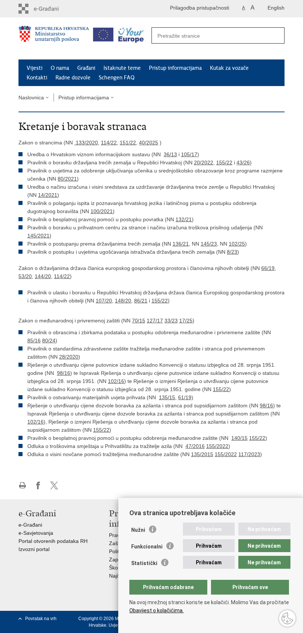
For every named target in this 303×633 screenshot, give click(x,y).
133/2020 (87, 143)
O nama (60, 68)
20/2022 (203, 162)
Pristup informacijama (175, 68)
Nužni (138, 530)
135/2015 (202, 454)
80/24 (48, 340)
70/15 (138, 321)
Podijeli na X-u (54, 485)
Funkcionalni (147, 547)
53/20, (25, 276)
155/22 (224, 162)
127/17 (155, 321)
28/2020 (68, 357)
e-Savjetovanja (35, 533)
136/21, (181, 244)
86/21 (140, 301)
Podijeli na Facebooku (38, 485)
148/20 (123, 301)
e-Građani (30, 525)
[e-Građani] (50, 9)
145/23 (209, 244)
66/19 (268, 268)
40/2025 (148, 143)
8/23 (232, 252)
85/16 (34, 340)
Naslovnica (31, 97)
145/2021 (38, 236)
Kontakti (37, 77)
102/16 (116, 381)
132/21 (184, 219)
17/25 (186, 321)
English (276, 8)
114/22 (109, 143)
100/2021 (102, 211)
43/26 (243, 162)
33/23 (171, 321)
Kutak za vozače (229, 68)
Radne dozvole (73, 77)
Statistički (144, 563)
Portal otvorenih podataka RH (53, 541)
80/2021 (67, 179)
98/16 (63, 373)
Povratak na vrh (41, 618)
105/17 (189, 154)
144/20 (43, 276)
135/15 (167, 397)
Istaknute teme (122, 68)
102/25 (237, 244)
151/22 (128, 143)
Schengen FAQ (117, 77)
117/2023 (249, 454)
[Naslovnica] (53, 38)
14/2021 (47, 195)
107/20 (104, 301)
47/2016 (195, 446)
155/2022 (217, 446)
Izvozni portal (34, 549)
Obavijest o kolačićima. (156, 610)
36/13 (170, 154)
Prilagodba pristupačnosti (199, 8)
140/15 (239, 438)
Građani (86, 68)
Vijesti (34, 68)
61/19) (185, 397)
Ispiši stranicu (22, 485)
